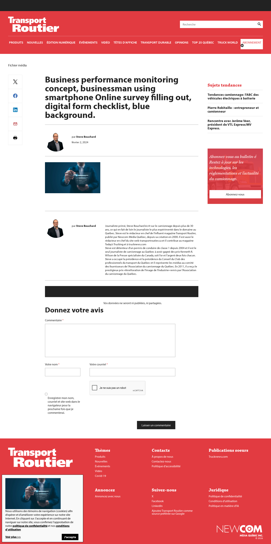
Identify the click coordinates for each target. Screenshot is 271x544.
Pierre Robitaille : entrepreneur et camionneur (233, 109)
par (84, 136)
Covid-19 (100, 476)
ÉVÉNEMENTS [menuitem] (88, 42)
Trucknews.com (218, 456)
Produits (100, 456)
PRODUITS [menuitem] (16, 42)
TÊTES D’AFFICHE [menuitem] (125, 42)
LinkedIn (157, 506)
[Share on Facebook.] (15, 96)
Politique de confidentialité (225, 496)
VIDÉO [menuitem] (105, 42)
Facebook (158, 501)
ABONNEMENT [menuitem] (251, 42)
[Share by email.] (15, 124)
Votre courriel (98, 364)
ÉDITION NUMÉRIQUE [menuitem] (61, 42)
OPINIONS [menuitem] (181, 42)
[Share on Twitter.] (15, 82)
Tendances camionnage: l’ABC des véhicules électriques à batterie (233, 96)
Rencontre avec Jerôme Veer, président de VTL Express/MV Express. (229, 124)
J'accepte (70, 537)
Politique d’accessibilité (166, 466)
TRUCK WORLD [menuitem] (228, 42)
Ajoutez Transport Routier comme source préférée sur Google (172, 512)
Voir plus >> (13, 537)
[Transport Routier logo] (40, 466)
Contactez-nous (161, 461)
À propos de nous (162, 456)
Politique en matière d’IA (224, 506)
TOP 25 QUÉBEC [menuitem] (203, 42)
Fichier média (17, 65)
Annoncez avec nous (107, 496)
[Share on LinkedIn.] (15, 110)
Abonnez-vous (235, 194)
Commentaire (54, 320)
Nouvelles (101, 461)
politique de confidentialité (30, 526)
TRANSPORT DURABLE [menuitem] (156, 42)
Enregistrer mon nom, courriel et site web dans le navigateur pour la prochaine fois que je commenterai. (64, 405)
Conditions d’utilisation (223, 501)
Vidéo (98, 471)
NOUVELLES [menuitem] (35, 42)
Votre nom (51, 364)
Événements (102, 466)
